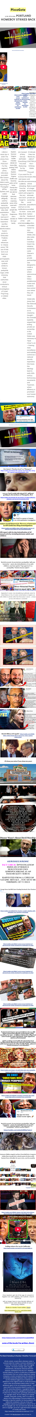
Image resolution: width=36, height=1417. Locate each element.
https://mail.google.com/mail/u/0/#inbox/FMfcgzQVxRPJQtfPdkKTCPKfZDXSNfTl (18, 424)
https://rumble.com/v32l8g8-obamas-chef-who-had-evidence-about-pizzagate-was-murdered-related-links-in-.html (18, 1213)
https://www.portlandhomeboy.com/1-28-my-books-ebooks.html (18, 1311)
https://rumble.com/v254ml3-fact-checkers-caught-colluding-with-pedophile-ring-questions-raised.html (18, 911)
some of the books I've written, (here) (18, 1343)
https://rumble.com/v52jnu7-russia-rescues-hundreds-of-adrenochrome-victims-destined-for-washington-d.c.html (21, 101)
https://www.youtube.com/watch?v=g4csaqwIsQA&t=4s (18, 1248)
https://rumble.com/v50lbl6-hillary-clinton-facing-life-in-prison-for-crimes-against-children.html (19, 735)
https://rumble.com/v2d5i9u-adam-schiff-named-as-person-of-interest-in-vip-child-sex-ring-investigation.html (18, 529)
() (28, 1307)
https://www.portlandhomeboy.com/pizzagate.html (18, 50)
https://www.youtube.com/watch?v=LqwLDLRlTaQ (18, 1338)
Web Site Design (16, 1414)
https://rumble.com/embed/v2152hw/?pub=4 (18, 1130)
